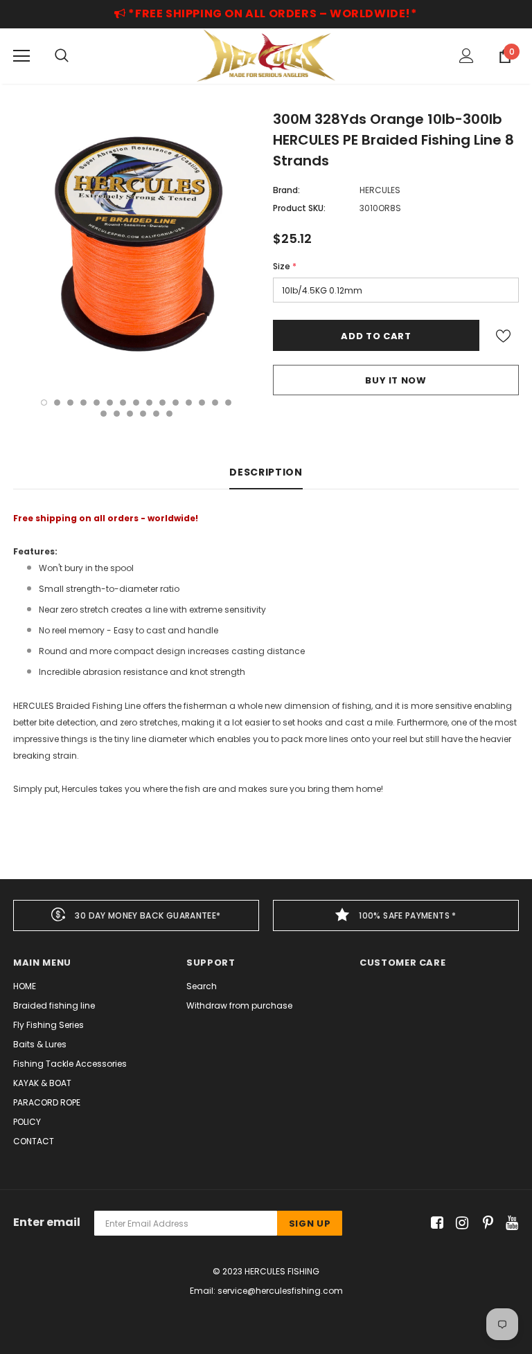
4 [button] (83, 402)
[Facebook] (434, 1223)
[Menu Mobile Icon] (21, 56)
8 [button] (136, 402)
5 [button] (97, 402)
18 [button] (130, 413)
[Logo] (266, 55)
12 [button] (189, 402)
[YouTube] (509, 1223)
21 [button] (169, 413)
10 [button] (162, 402)
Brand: (286, 190)
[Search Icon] (62, 56)
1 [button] (44, 402)
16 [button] (103, 413)
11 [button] (175, 402)
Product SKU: (299, 208)
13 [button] (202, 402)
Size (284, 266)
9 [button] (149, 402)
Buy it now (396, 380)
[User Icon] (466, 55)
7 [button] (123, 402)
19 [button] (143, 413)
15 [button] (228, 402)
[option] (136, 246)
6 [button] (110, 402)
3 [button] (70, 402)
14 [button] (215, 402)
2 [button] (57, 402)
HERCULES (380, 190)
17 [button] (117, 413)
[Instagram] (459, 1223)
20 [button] (156, 413)
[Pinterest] (484, 1223)
